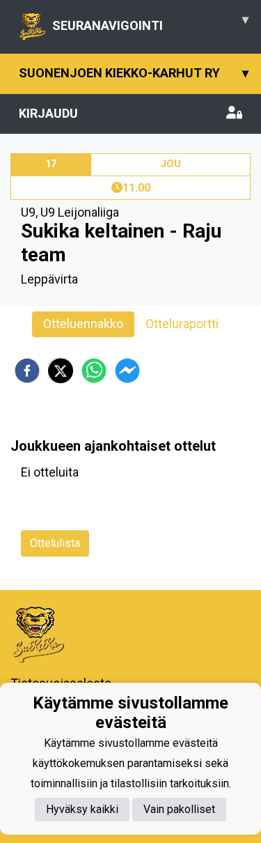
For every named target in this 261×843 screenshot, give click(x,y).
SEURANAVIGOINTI (150, 22)
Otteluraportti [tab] (182, 323)
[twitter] (60, 370)
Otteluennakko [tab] (83, 323)
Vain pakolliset (179, 809)
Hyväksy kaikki (82, 809)
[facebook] (27, 370)
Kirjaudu (48, 113)
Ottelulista (55, 543)
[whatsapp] (93, 370)
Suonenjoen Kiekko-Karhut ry (133, 72)
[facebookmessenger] (127, 370)
